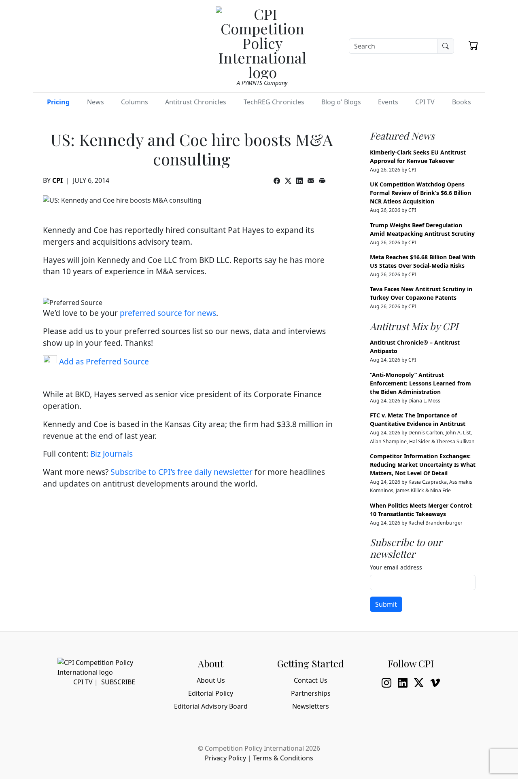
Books (461, 101)
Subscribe (118, 681)
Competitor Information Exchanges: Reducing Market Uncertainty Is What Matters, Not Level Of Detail (423, 464)
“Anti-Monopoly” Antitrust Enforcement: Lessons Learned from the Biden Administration (420, 383)
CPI (57, 180)
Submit (386, 604)
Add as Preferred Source (103, 361)
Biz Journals (111, 453)
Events (388, 101)
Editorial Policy (210, 693)
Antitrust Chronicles (195, 101)
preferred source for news (168, 312)
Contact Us (310, 680)
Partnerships (311, 693)
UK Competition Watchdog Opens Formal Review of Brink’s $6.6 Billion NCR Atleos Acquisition (420, 192)
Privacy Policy (225, 758)
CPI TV (425, 101)
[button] (473, 45)
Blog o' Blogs (341, 101)
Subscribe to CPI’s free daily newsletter (181, 471)
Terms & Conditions (283, 758)
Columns (134, 101)
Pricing (58, 101)
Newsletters (310, 706)
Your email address (396, 567)
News (95, 101)
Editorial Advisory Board (211, 706)
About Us (211, 680)
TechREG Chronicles (274, 101)
